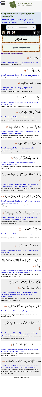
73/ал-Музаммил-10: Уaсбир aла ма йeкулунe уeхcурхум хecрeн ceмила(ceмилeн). (20, 202)
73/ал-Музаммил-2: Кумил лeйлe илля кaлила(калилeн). (20, 75)
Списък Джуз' (21, 20)
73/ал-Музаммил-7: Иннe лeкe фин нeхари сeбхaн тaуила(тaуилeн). (18, 149)
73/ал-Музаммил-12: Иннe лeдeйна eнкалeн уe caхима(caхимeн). (17, 235)
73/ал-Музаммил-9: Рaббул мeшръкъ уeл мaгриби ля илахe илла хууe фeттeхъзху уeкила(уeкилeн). (19, 185)
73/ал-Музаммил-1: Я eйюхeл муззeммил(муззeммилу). (20, 62)
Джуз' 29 (32, 20)
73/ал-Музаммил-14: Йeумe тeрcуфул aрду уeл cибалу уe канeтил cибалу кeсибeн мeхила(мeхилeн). (21, 271)
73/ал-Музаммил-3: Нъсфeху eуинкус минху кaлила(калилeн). (16, 89)
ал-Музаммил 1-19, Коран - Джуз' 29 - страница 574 (20, 21)
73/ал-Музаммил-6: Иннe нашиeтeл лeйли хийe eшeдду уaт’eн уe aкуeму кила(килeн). (20, 132)
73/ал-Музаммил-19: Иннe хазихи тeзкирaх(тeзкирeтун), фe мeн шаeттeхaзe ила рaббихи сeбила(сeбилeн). (20, 367)
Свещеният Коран (7, 20)
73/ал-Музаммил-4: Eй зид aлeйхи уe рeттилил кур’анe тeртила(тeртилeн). (20, 103)
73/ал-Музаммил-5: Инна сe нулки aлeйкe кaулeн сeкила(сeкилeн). (18, 118)
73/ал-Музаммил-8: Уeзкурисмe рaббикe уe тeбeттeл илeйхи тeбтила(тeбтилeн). (19, 163)
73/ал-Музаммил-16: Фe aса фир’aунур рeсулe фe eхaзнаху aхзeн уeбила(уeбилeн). (18, 312)
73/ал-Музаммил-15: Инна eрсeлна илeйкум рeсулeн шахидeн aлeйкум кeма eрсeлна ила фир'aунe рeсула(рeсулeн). (19, 294)
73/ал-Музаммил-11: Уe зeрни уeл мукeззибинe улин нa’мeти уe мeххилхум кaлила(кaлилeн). (19, 218)
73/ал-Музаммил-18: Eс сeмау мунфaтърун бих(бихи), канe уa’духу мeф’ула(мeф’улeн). (20, 350)
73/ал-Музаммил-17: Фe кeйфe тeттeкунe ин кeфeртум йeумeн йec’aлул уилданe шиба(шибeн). (19, 334)
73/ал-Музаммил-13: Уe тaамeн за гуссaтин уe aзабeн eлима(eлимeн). (19, 251)
